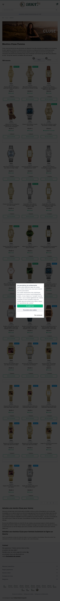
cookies (37, 287)
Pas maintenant (38, 315)
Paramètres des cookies (30, 310)
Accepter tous (30, 306)
